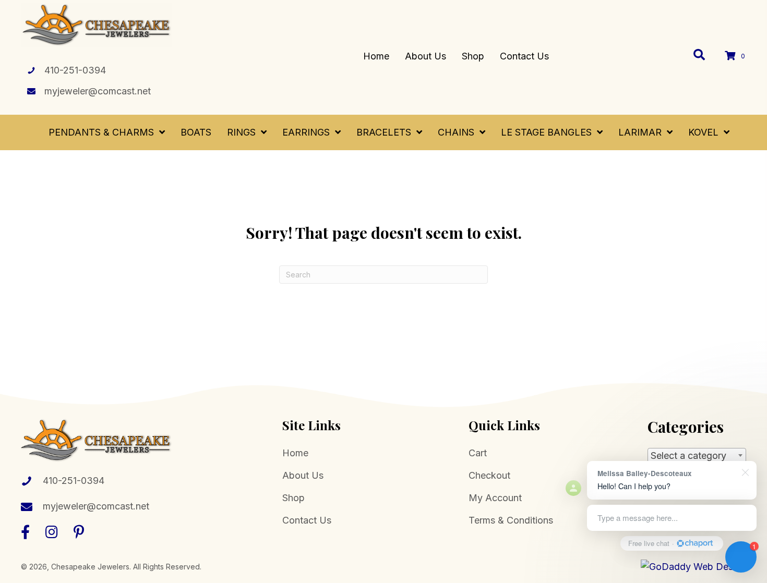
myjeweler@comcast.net (97, 91)
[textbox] (697, 455)
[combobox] (697, 455)
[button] (25, 532)
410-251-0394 (75, 70)
